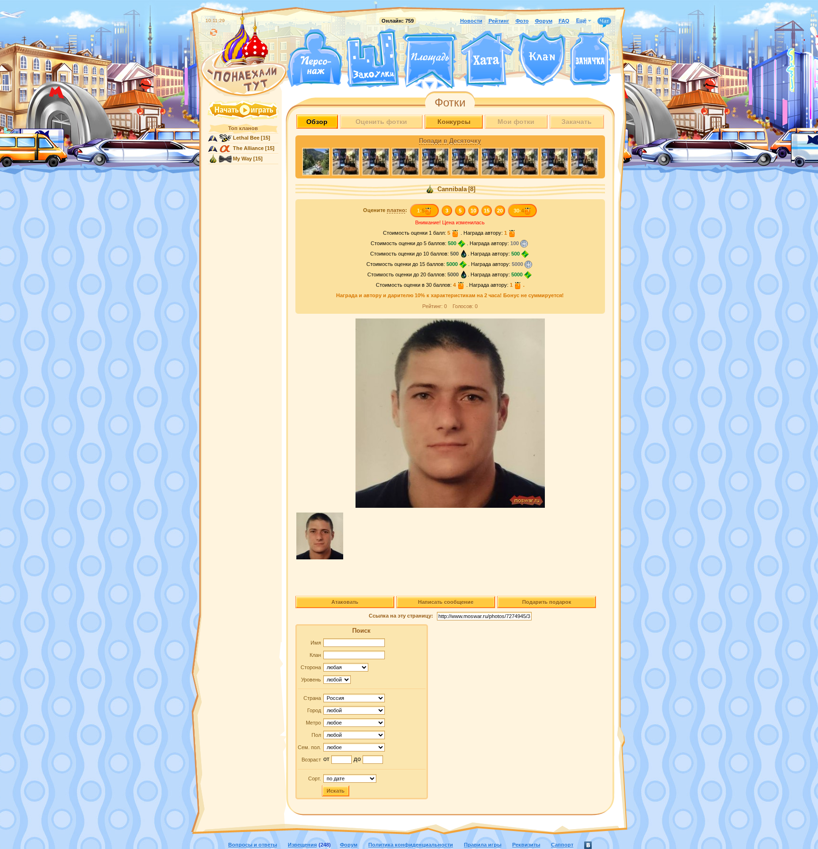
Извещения (302, 845)
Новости (471, 21)
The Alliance (248, 148)
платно (396, 210)
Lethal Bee (246, 138)
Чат (604, 21)
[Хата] (488, 59)
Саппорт (562, 845)
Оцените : (385, 210)
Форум (543, 21)
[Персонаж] (314, 58)
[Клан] (542, 58)
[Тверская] (412, 84)
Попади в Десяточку (450, 141)
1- (421, 210)
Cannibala (451, 189)
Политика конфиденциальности (410, 845)
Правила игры (482, 845)
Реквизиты (526, 845)
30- (519, 210)
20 (500, 210)
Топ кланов (243, 128)
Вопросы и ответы (252, 845)
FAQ (564, 21)
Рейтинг (499, 21)
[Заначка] (590, 59)
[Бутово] (430, 84)
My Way (242, 158)
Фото (522, 21)
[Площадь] (429, 60)
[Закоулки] (372, 58)
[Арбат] (447, 84)
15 (486, 210)
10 (473, 210)
